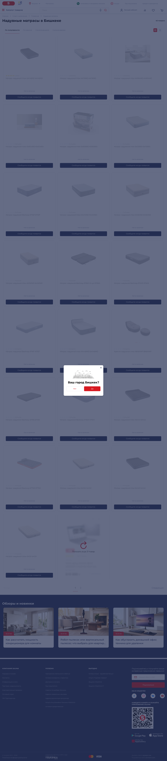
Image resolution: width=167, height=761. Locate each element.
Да (92, 389)
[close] (101, 367)
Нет (74, 389)
